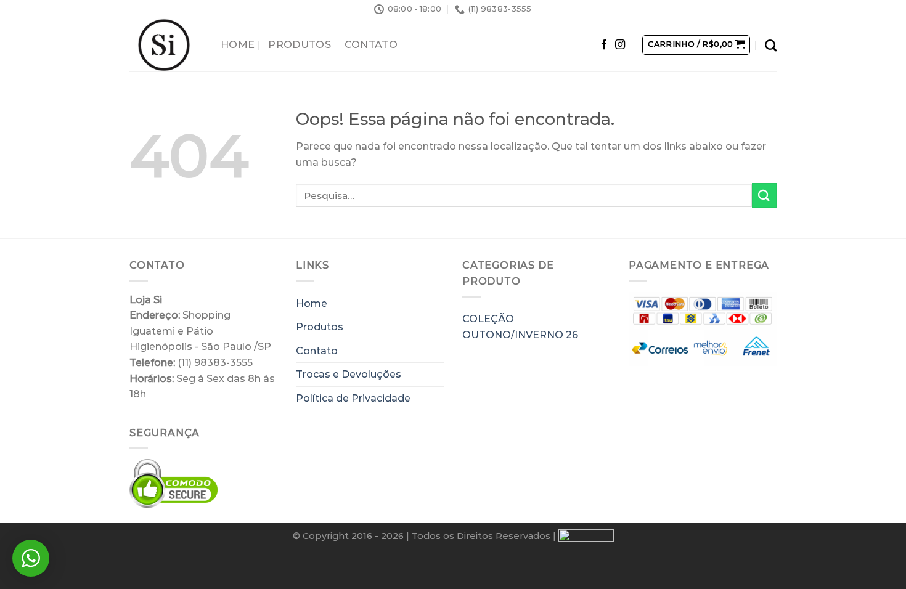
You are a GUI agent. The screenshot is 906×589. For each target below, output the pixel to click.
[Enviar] (764, 195)
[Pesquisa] (771, 45)
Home (238, 45)
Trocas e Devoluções (348, 374)
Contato (371, 45)
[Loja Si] (165, 44)
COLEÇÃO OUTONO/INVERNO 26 (520, 327)
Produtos (299, 45)
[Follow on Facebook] (604, 45)
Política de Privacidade (353, 398)
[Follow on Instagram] (620, 45)
